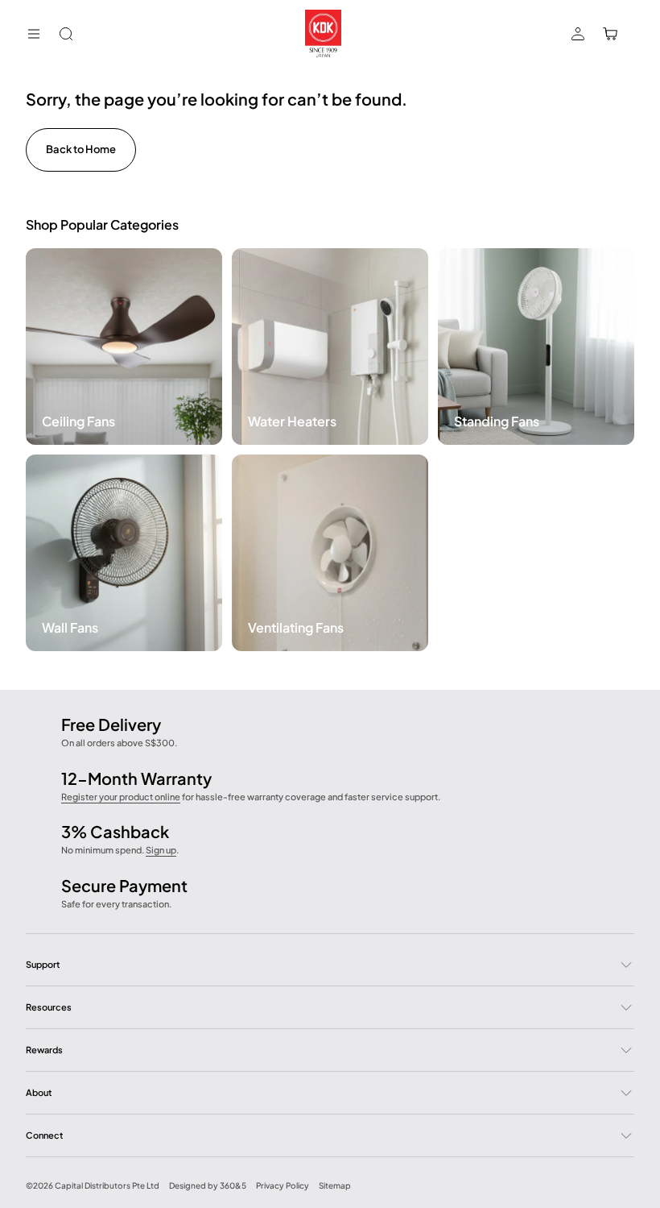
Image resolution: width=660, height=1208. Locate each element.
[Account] (578, 34)
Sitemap (335, 1185)
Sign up (161, 850)
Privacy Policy (282, 1185)
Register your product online (120, 796)
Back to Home (81, 149)
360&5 (233, 1185)
